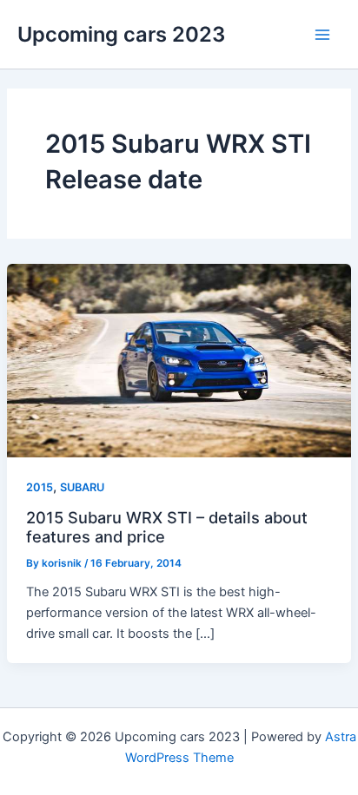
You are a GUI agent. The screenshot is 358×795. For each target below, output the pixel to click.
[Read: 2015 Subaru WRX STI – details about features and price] (179, 360)
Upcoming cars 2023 (121, 34)
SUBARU (82, 487)
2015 (39, 487)
